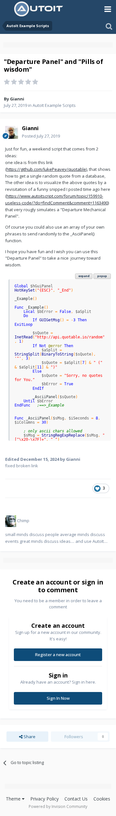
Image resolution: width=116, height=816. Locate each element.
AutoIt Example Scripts (54, 105)
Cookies (101, 799)
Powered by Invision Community (58, 806)
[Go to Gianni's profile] (11, 132)
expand (84, 276)
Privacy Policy (44, 799)
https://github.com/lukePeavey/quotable (46, 169)
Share (29, 736)
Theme (14, 799)
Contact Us (76, 799)
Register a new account (58, 654)
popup (102, 276)
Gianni (17, 99)
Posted (41, 136)
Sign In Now (58, 698)
